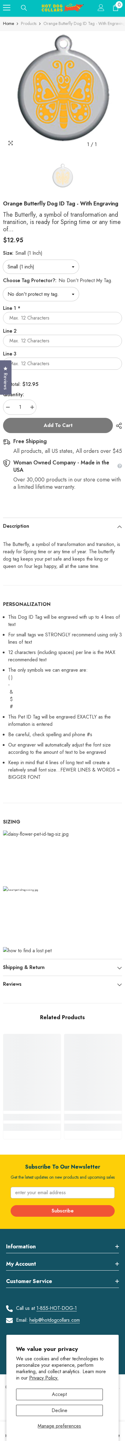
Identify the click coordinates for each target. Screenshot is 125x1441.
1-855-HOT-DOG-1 (56, 1308)
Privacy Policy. (44, 1377)
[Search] (24, 8)
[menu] (6, 7)
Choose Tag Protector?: (58, 280)
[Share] (117, 425)
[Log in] (101, 7)
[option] (62, 90)
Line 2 (10, 330)
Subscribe (63, 1210)
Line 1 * (11, 308)
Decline (59, 1410)
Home (8, 23)
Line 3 (9, 353)
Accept (59, 1394)
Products (28, 23)
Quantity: (13, 394)
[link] (32, 1117)
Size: (22, 253)
